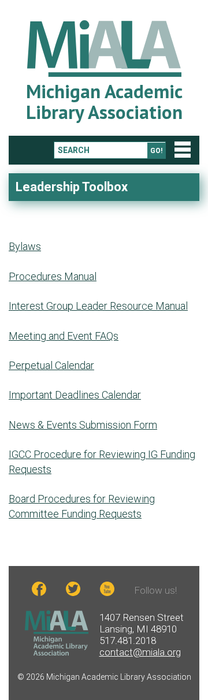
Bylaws (25, 246)
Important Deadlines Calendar (75, 395)
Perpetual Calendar (51, 365)
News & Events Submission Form (83, 425)
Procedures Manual (52, 276)
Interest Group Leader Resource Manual (98, 306)
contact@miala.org (140, 652)
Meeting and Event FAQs (63, 336)
